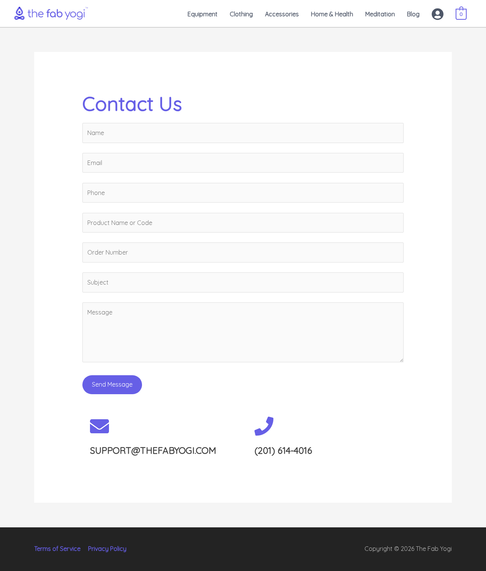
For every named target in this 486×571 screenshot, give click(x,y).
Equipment (203, 14)
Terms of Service (57, 548)
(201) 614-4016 (283, 450)
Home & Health (332, 14)
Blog (413, 14)
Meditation (380, 14)
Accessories (282, 14)
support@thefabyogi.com (153, 450)
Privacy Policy (107, 548)
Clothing (241, 14)
